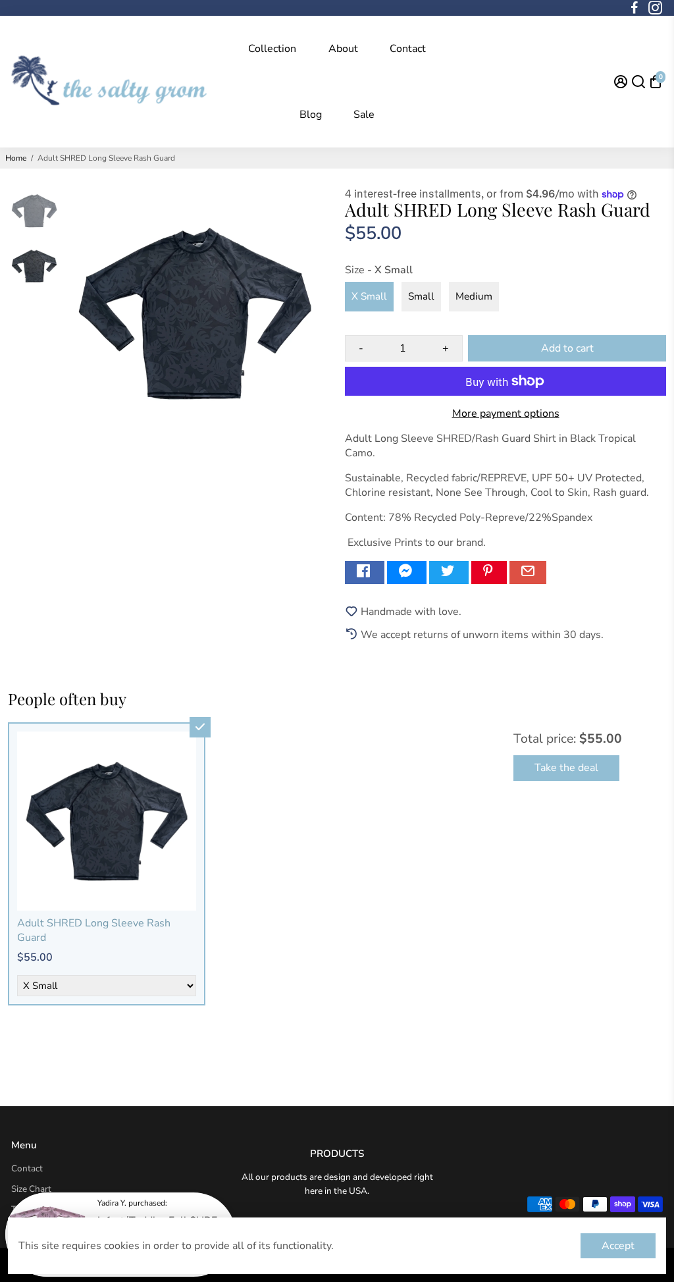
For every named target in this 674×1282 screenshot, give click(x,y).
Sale (364, 114)
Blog (310, 114)
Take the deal (566, 768)
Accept (618, 1246)
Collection (272, 48)
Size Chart (31, 1189)
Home (15, 158)
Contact (408, 48)
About (343, 48)
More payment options (505, 413)
